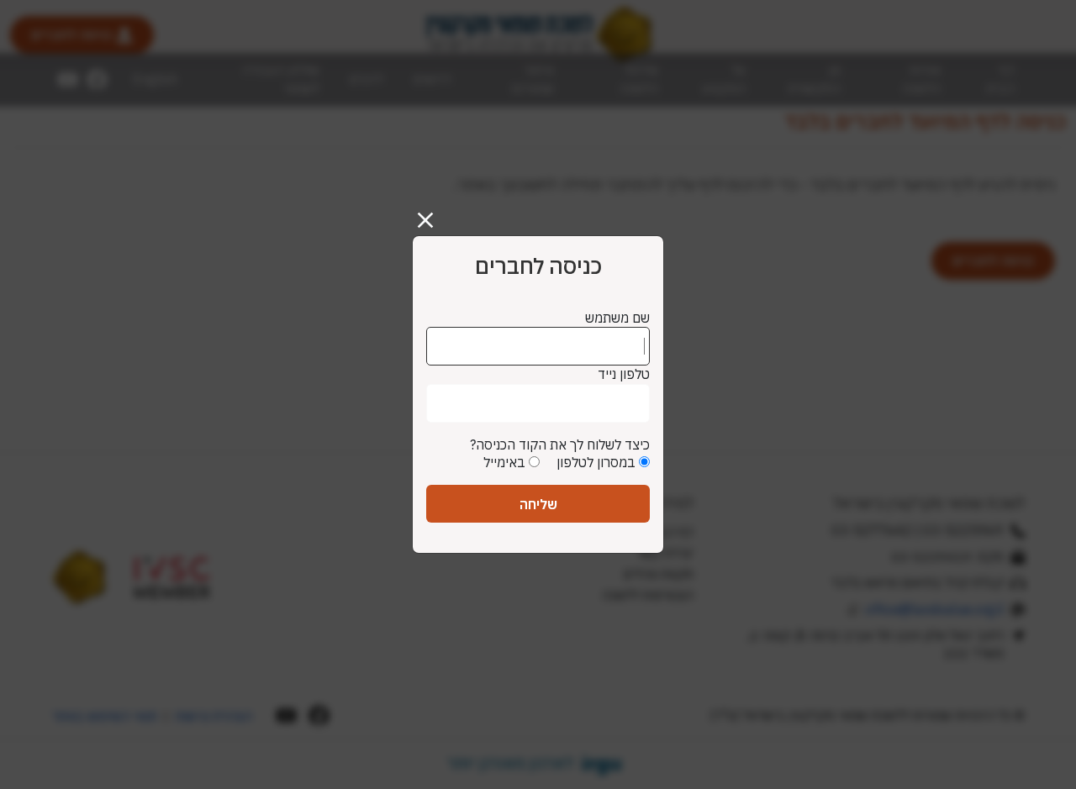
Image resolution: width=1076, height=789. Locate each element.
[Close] (432, 213)
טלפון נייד (624, 374)
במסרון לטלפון (596, 462)
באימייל (504, 462)
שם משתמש (617, 317)
